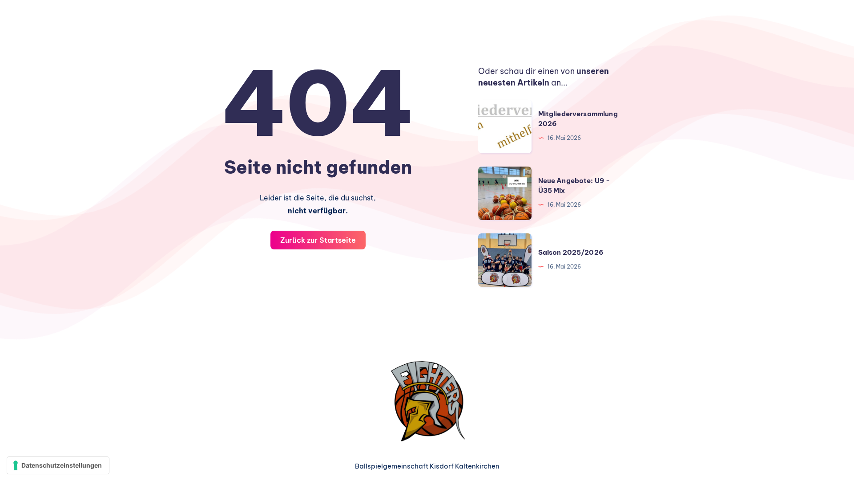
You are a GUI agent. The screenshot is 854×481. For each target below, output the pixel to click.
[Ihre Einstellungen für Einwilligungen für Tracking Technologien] (58, 465)
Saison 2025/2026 (571, 252)
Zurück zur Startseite (318, 240)
